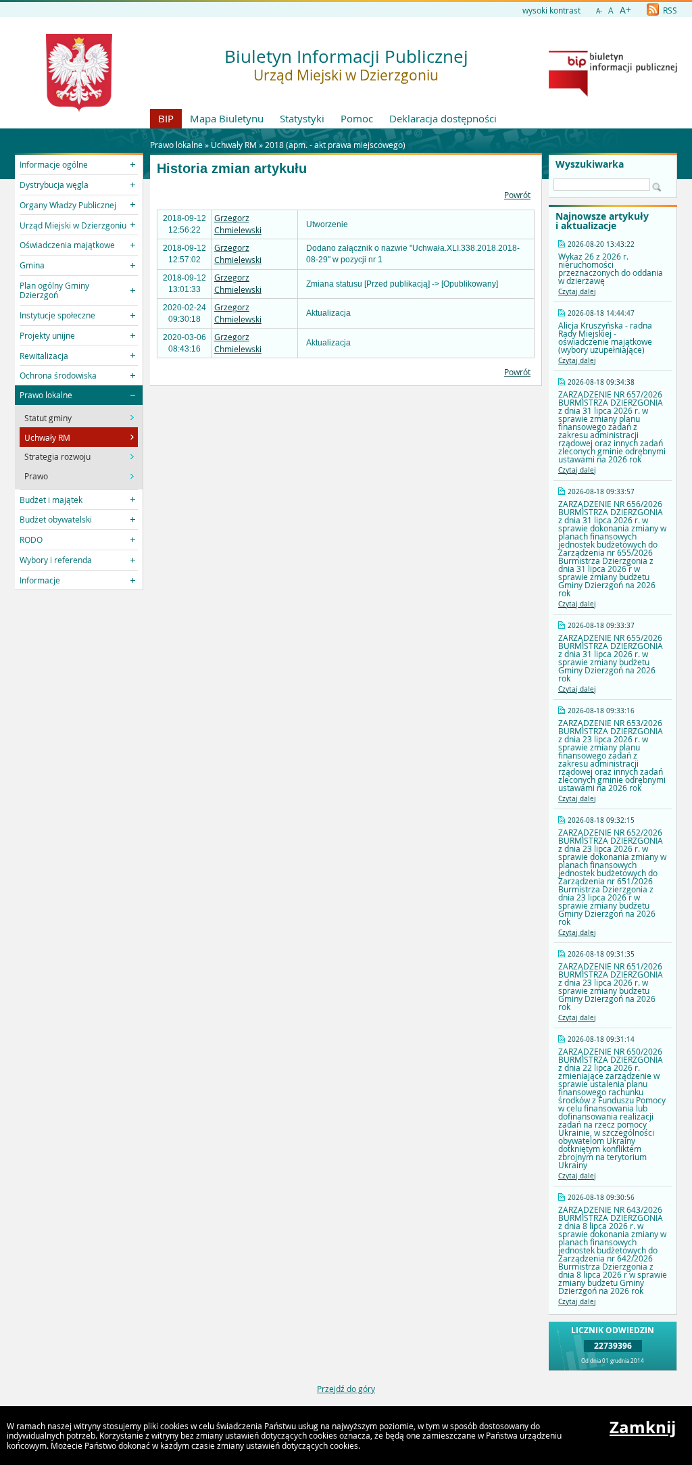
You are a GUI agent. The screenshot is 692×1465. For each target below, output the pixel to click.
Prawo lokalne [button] (46, 394)
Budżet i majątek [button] (51, 499)
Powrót (517, 194)
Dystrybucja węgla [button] (54, 184)
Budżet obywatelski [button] (56, 519)
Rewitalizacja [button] (44, 355)
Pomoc (357, 118)
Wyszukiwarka (589, 164)
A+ (625, 9)
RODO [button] (31, 539)
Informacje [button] (40, 580)
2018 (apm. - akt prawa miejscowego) (335, 144)
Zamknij (643, 1427)
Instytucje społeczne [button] (57, 315)
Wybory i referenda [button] (56, 559)
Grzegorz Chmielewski (238, 223)
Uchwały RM (234, 144)
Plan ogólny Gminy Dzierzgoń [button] (54, 290)
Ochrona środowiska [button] (58, 375)
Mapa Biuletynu (227, 118)
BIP (166, 118)
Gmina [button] (32, 265)
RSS (669, 10)
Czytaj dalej (577, 291)
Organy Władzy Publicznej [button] (68, 204)
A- (599, 11)
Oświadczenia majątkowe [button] (67, 244)
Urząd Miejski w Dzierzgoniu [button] (73, 225)
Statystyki (302, 118)
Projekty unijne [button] (47, 335)
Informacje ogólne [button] (54, 164)
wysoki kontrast (551, 10)
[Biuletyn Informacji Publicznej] (613, 93)
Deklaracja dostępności (443, 118)
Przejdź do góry (346, 1388)
